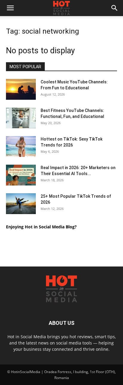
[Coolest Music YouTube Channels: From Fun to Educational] (21, 89)
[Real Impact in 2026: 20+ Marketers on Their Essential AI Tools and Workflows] (21, 175)
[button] (10, 8)
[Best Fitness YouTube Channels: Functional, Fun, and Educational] (21, 117)
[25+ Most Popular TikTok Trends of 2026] (21, 203)
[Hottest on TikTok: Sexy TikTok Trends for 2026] (21, 146)
